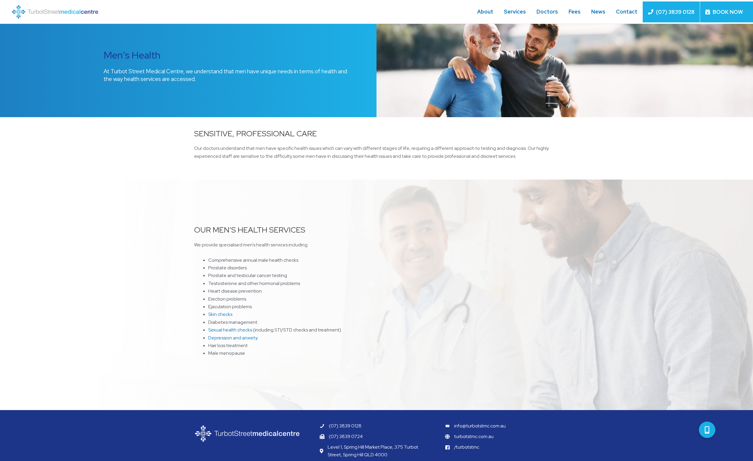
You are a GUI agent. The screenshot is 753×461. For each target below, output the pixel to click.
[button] (707, 430)
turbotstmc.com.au (474, 436)
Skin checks (220, 314)
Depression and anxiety (233, 338)
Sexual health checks (230, 330)
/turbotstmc (466, 447)
